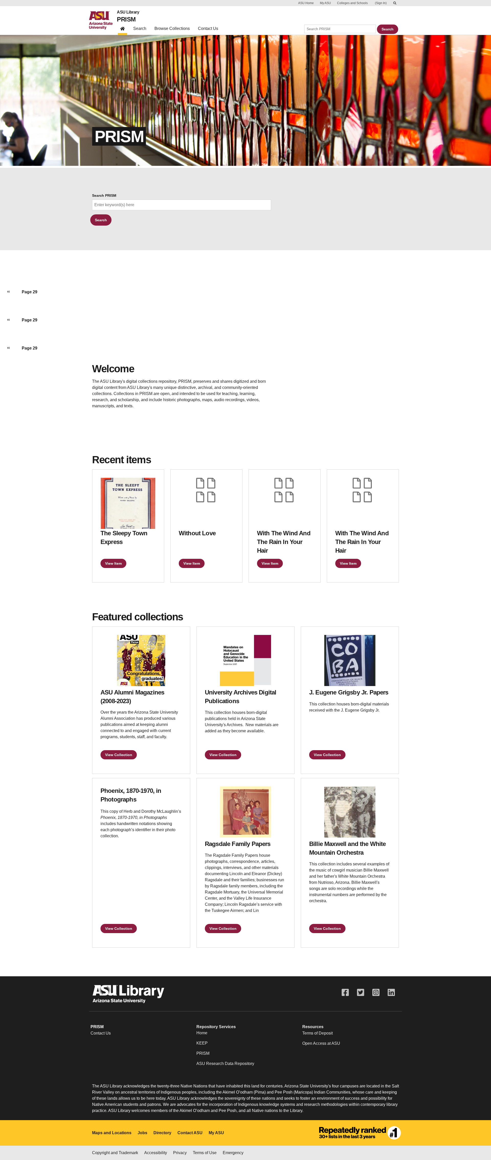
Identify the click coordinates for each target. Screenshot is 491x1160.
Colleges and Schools (352, 3)
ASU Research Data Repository (225, 1063)
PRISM (126, 19)
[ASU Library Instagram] (376, 993)
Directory (162, 1133)
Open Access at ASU (321, 1043)
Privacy (180, 1153)
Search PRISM (104, 196)
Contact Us (208, 28)
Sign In (381, 3)
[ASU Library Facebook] (345, 993)
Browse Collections (172, 28)
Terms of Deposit (317, 1033)
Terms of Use (205, 1153)
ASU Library (128, 12)
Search (139, 28)
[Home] (103, 20)
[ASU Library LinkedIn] (391, 993)
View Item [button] (113, 563)
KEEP (202, 1043)
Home (201, 1033)
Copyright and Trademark (115, 1153)
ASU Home (306, 3)
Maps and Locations (111, 1133)
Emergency (233, 1153)
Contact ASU (190, 1133)
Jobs (142, 1133)
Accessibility (155, 1153)
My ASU (325, 3)
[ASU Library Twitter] (360, 993)
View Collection (118, 755)
